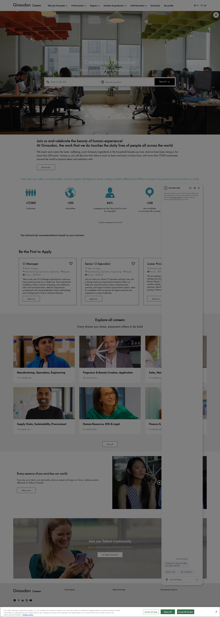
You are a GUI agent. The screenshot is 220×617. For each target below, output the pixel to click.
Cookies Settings (150, 611)
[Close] (216, 611)
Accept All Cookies (185, 611)
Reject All (168, 611)
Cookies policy (27, 614)
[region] (110, 612)
